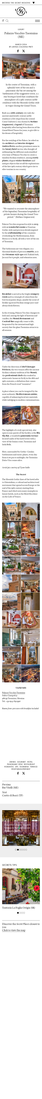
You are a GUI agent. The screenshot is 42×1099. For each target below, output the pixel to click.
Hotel (30, 762)
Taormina (24, 767)
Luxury (21, 29)
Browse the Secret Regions (16, 3)
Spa (16, 767)
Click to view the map (14, 930)
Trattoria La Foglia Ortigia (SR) (18, 908)
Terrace (34, 767)
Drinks (12, 762)
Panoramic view (15, 764)
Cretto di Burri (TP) (12, 794)
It (3, 20)
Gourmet (21, 762)
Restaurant (29, 764)
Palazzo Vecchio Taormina (13, 693)
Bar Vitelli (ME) (10, 786)
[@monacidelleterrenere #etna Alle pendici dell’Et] (10, 944)
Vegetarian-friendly (21, 769)
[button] (16, 849)
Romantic (9, 767)
